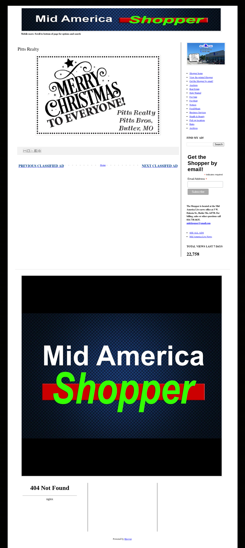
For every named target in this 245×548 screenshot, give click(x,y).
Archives (193, 128)
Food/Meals (194, 108)
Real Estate (194, 88)
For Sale (193, 96)
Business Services (197, 112)
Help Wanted (195, 92)
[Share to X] (32, 151)
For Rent (193, 100)
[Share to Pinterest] (39, 151)
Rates (191, 124)
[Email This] (25, 151)
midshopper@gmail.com (199, 223)
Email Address (197, 179)
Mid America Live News (200, 236)
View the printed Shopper (201, 77)
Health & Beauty (197, 116)
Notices (192, 104)
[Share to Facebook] (36, 151)
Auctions (193, 85)
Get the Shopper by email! (201, 81)
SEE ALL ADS (196, 232)
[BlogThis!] (28, 151)
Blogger (127, 538)
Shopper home (196, 73)
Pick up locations (197, 120)
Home (103, 165)
